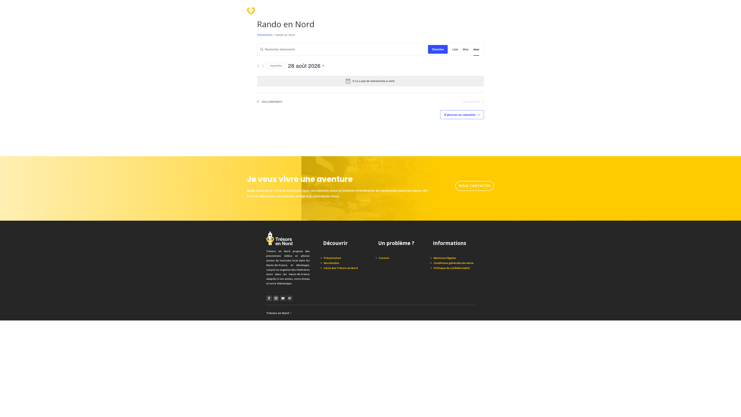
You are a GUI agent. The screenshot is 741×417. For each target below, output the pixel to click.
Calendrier (356, 10)
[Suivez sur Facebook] (269, 298)
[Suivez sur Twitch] (290, 298)
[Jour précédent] (258, 66)
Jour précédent (272, 101)
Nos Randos (334, 10)
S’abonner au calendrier (460, 115)
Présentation (310, 10)
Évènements (264, 35)
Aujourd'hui (276, 65)
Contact (376, 10)
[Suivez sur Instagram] (276, 298)
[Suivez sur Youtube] (283, 298)
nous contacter (475, 186)
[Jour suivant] (263, 66)
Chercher (438, 49)
